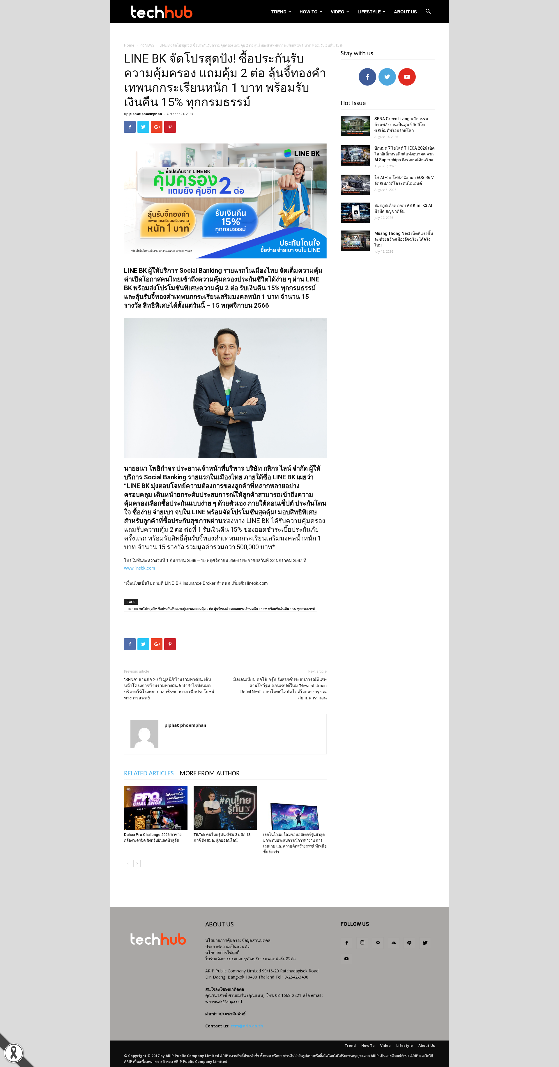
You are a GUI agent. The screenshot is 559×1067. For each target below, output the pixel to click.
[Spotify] (409, 943)
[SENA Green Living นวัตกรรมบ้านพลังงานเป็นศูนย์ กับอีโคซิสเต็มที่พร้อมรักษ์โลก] (355, 126)
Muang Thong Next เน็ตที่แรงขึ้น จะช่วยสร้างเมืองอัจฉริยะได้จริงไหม (403, 239)
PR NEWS (147, 45)
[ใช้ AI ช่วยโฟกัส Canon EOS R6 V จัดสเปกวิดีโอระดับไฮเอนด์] (355, 185)
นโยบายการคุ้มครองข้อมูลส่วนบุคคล (237, 940)
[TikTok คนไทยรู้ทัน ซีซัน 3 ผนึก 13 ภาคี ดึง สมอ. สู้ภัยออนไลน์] (225, 808)
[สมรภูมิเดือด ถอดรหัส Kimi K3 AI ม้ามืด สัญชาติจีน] (355, 213)
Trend (278, 11)
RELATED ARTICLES (149, 773)
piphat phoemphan (145, 113)
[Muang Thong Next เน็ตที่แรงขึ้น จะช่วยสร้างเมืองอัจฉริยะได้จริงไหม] (355, 241)
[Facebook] (346, 943)
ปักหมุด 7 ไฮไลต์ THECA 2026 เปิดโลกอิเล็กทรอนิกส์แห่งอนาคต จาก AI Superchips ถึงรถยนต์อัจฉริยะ (404, 154)
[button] (428, 12)
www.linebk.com (139, 568)
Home (129, 45)
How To (309, 11)
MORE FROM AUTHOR (210, 773)
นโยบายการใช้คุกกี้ (222, 952)
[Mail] (378, 943)
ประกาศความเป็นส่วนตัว (227, 946)
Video (337, 11)
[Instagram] (362, 943)
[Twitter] (425, 943)
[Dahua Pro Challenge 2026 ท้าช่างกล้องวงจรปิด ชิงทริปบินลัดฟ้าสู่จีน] (155, 808)
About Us (405, 11)
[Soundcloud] (393, 943)
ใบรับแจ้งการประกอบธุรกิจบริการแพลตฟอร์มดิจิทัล (250, 958)
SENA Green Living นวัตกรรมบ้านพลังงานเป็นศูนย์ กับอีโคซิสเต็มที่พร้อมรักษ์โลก (401, 124)
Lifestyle (369, 11)
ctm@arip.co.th (247, 1026)
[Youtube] (346, 959)
